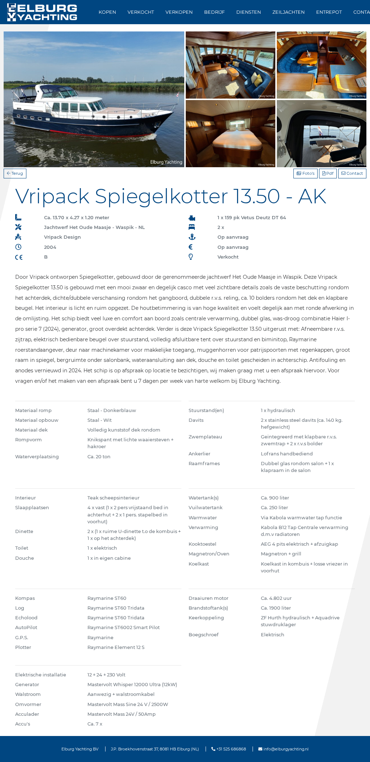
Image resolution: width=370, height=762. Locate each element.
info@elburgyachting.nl (285, 749)
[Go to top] (355, 749)
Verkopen (179, 12)
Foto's (307, 173)
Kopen (107, 12)
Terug (16, 173)
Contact (354, 173)
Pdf (329, 173)
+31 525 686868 (230, 749)
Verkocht (141, 12)
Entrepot (329, 12)
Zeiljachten (288, 12)
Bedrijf (214, 12)
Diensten (248, 12)
